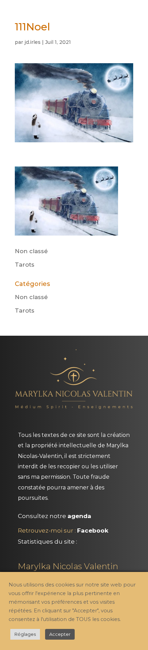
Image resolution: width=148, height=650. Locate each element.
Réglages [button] (25, 634)
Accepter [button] (60, 634)
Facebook (92, 530)
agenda (79, 516)
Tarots (24, 264)
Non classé (31, 251)
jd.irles (32, 42)
